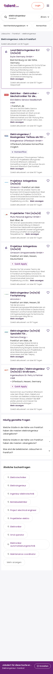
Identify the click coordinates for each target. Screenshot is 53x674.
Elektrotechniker (18, 477)
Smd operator (17, 534)
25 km (43, 17)
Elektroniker (15, 526)
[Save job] (48, 50)
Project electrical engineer (23, 510)
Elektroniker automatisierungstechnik (22, 544)
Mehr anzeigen (17, 79)
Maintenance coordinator (23, 554)
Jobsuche (5, 34)
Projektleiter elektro (19, 518)
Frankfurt (16, 34)
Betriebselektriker (18, 502)
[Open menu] (48, 5)
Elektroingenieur (18, 485)
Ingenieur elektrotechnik (22, 493)
